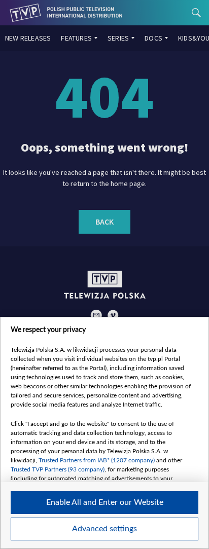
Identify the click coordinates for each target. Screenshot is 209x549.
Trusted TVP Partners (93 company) (57, 469)
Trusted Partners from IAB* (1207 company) (97, 460)
